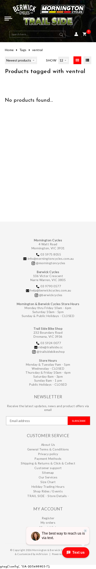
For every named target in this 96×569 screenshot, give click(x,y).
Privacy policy (48, 454)
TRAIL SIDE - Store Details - (48, 496)
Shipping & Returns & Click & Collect (48, 463)
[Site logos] (48, 16)
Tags (23, 50)
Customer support (48, 468)
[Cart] (84, 34)
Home (9, 50)
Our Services (48, 477)
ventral (37, 50)
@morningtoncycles (50, 263)
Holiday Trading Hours (48, 486)
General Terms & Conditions (48, 449)
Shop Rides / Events (48, 491)
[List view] (87, 60)
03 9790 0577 (50, 286)
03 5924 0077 (50, 343)
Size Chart (48, 482)
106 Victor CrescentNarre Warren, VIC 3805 (48, 278)
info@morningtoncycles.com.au (51, 258)
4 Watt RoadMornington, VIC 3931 (48, 246)
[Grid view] (77, 60)
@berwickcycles (51, 295)
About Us (48, 444)
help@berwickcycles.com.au (50, 290)
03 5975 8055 (50, 254)
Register (48, 518)
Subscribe (79, 420)
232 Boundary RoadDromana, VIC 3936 (48, 334)
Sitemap (48, 472)
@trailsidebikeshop (51, 351)
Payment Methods (48, 458)
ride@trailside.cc (50, 347)
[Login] (76, 34)
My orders (48, 522)
